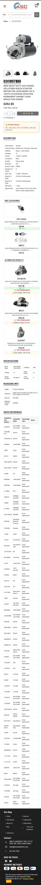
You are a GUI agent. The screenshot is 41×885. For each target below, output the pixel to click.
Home (5, 21)
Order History (27, 823)
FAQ (8, 827)
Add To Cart (26, 113)
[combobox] (22, 15)
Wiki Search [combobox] (6, 15)
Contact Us (10, 833)
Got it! (8, 881)
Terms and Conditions (29, 828)
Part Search (10, 820)
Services (26, 816)
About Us (10, 823)
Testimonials (27, 820)
